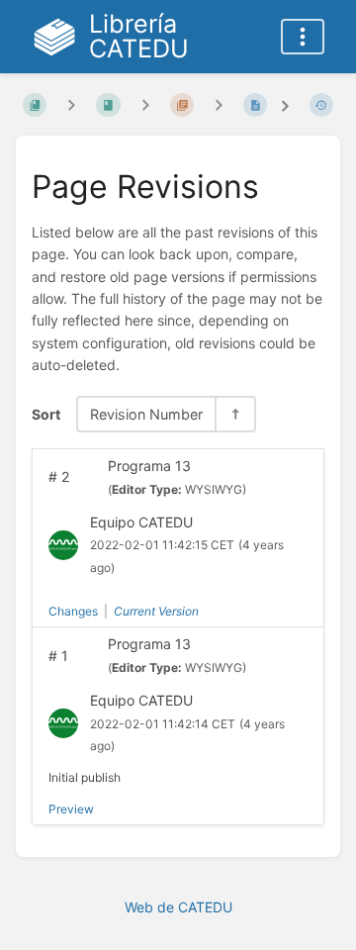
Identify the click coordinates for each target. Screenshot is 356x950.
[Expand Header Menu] (302, 36)
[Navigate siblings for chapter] (145, 105)
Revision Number (146, 414)
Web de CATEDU (178, 907)
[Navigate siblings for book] (71, 105)
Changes (73, 611)
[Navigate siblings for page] (218, 105)
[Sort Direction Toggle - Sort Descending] (234, 414)
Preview (71, 809)
